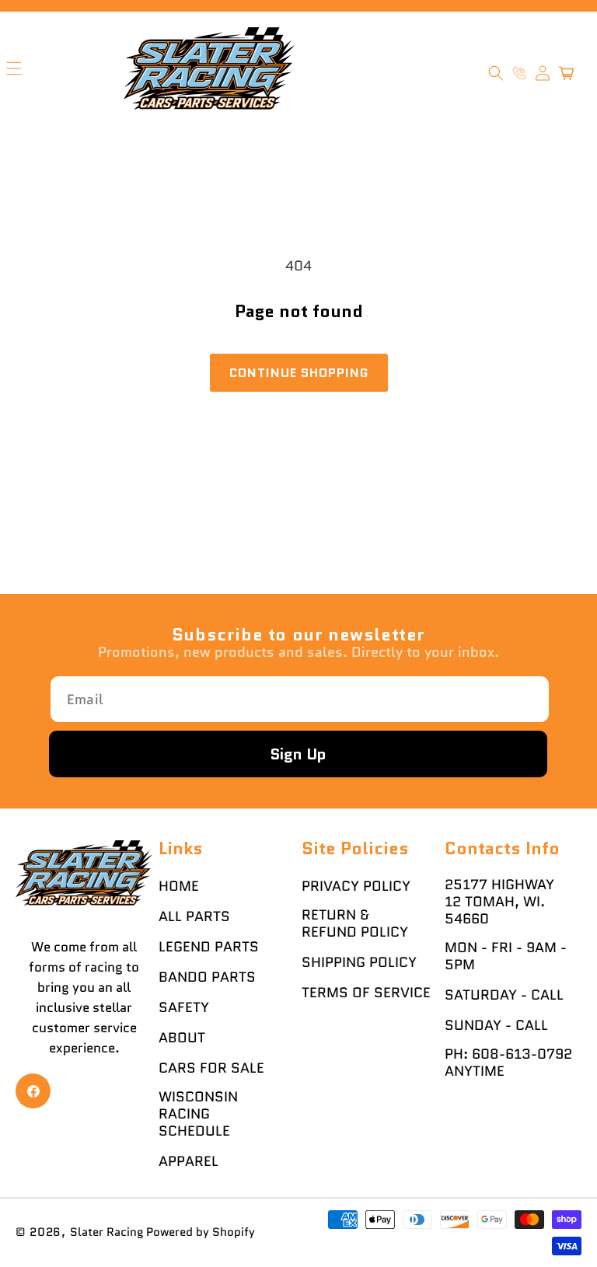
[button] (496, 73)
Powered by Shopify (200, 1232)
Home (179, 886)
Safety (184, 1007)
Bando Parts (207, 977)
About (182, 1037)
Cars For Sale (211, 1068)
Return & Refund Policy (355, 923)
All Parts (194, 916)
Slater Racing (107, 1232)
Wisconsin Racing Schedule (198, 1114)
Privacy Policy (356, 886)
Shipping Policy (359, 962)
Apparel (188, 1161)
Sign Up (298, 754)
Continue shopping (298, 373)
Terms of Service (366, 992)
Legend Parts (209, 946)
